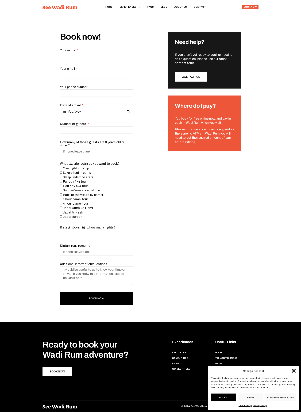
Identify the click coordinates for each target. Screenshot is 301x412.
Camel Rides (180, 358)
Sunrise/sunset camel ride (81, 190)
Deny (250, 397)
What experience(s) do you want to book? (89, 163)
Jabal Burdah (72, 217)
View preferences (280, 397)
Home (109, 7)
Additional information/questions (83, 264)
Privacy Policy (260, 405)
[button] (294, 371)
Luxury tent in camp (77, 173)
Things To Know (226, 358)
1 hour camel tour (75, 199)
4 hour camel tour (75, 203)
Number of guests (73, 124)
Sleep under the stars (78, 177)
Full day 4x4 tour (75, 181)
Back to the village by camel (83, 195)
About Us (180, 7)
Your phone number (73, 87)
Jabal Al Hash (73, 212)
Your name (68, 50)
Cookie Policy (245, 405)
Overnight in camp (76, 168)
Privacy (220, 363)
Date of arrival (70, 105)
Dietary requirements (75, 245)
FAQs (150, 7)
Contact (200, 7)
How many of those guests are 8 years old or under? (92, 144)
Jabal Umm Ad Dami (78, 208)
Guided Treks (181, 369)
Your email (68, 68)
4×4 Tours (179, 352)
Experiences (127, 7)
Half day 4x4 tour (75, 186)
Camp (175, 363)
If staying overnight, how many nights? (87, 227)
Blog (164, 7)
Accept (223, 397)
